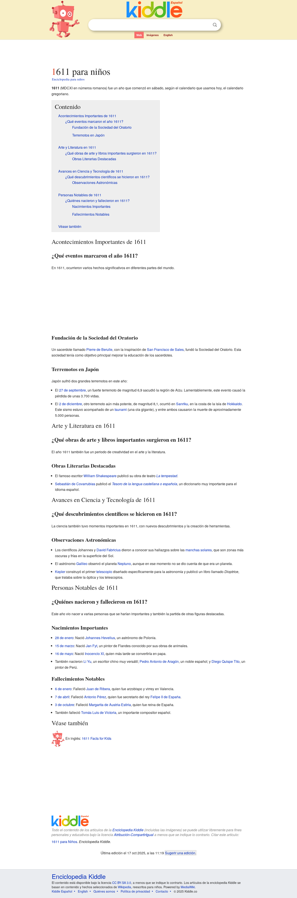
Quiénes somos (104, 891)
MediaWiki (188, 887)
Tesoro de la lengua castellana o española (144, 483)
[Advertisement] (148, 52)
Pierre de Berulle (99, 349)
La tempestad (166, 475)
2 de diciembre (70, 403)
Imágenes (153, 35)
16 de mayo (64, 653)
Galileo (81, 563)
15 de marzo (64, 645)
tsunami (121, 409)
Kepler (60, 571)
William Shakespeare (100, 475)
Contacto (162, 891)
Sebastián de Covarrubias (75, 483)
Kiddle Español (62, 891)
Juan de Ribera (98, 688)
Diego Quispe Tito (226, 661)
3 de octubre (64, 704)
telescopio (104, 571)
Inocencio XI (94, 653)
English (168, 35)
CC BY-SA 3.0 (121, 882)
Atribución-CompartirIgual (134, 834)
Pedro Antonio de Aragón (159, 661)
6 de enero (63, 688)
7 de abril (62, 696)
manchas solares (198, 549)
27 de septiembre (72, 390)
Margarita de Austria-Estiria (110, 704)
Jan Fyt (91, 645)
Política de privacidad (135, 891)
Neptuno (124, 563)
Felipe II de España (165, 696)
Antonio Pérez (95, 696)
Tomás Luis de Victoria (98, 712)
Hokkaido (234, 403)
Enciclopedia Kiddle (127, 829)
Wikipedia (124, 887)
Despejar (206, 25)
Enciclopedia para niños (68, 79)
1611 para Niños (64, 841)
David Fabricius (109, 549)
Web (139, 35)
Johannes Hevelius (100, 637)
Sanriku (182, 403)
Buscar (215, 25)
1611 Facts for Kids (96, 738)
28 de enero (64, 637)
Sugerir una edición (180, 852)
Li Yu (87, 661)
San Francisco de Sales (165, 349)
